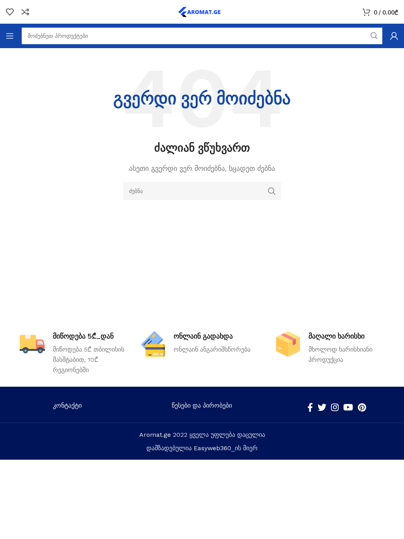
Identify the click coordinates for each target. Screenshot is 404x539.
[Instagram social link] (335, 407)
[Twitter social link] (322, 407)
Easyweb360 (212, 448)
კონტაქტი (67, 405)
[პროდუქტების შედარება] (25, 12)
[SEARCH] (272, 191)
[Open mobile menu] (10, 36)
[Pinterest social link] (361, 407)
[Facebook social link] (310, 407)
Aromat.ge (155, 434)
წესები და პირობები (202, 405)
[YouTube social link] (348, 407)
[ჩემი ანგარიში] (394, 36)
